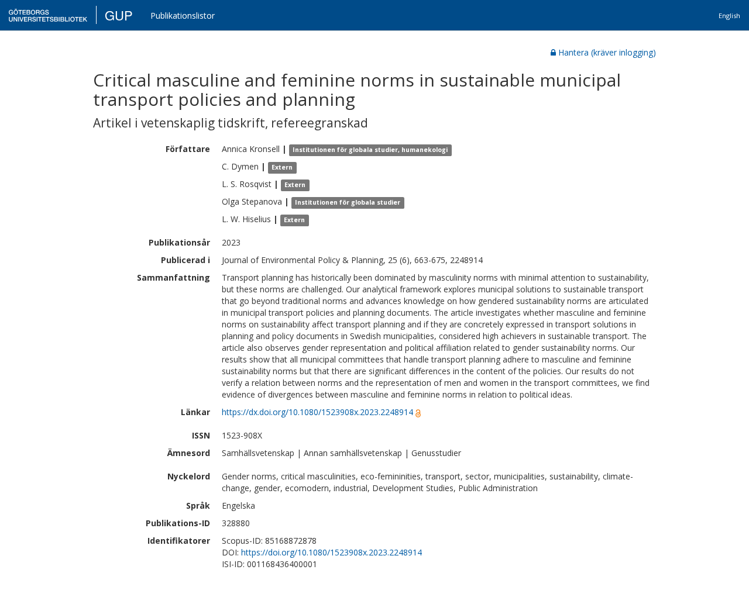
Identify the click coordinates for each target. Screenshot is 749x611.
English (729, 15)
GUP (119, 15)
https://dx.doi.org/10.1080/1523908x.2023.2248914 (317, 411)
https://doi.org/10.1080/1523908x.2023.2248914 (331, 552)
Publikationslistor (182, 15)
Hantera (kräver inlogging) (607, 52)
